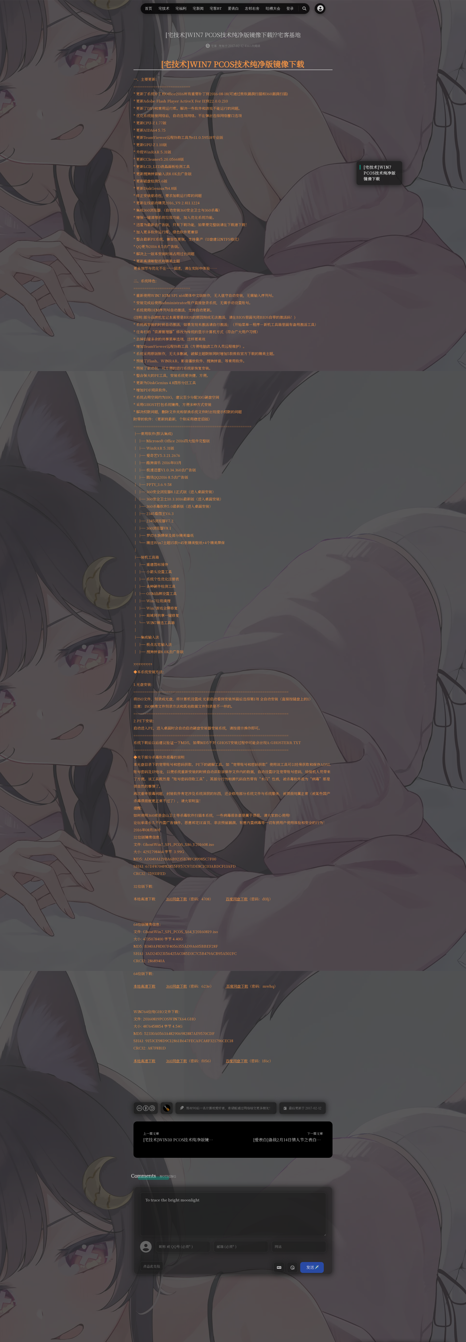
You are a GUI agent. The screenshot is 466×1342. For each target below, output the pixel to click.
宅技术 (163, 8)
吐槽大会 (273, 8)
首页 (148, 8)
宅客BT (216, 8)
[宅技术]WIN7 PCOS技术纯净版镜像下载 (380, 173)
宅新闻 (198, 8)
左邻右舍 (252, 8)
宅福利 (180, 8)
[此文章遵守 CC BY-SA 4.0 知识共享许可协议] (145, 1108)
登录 (290, 8)
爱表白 (233, 8)
